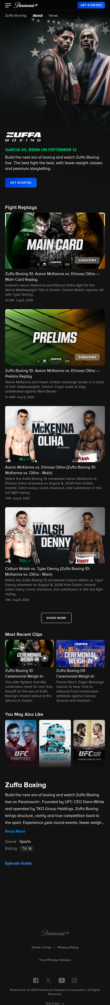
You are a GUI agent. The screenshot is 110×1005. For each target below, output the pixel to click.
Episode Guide (18, 863)
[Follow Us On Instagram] (74, 980)
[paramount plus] (26, 5)
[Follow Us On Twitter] (48, 980)
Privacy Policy (68, 947)
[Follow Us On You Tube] (62, 980)
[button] (8, 5)
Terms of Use (41, 947)
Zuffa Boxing (16, 15)
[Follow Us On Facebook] (35, 980)
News (53, 15)
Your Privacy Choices (55, 960)
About (38, 15)
